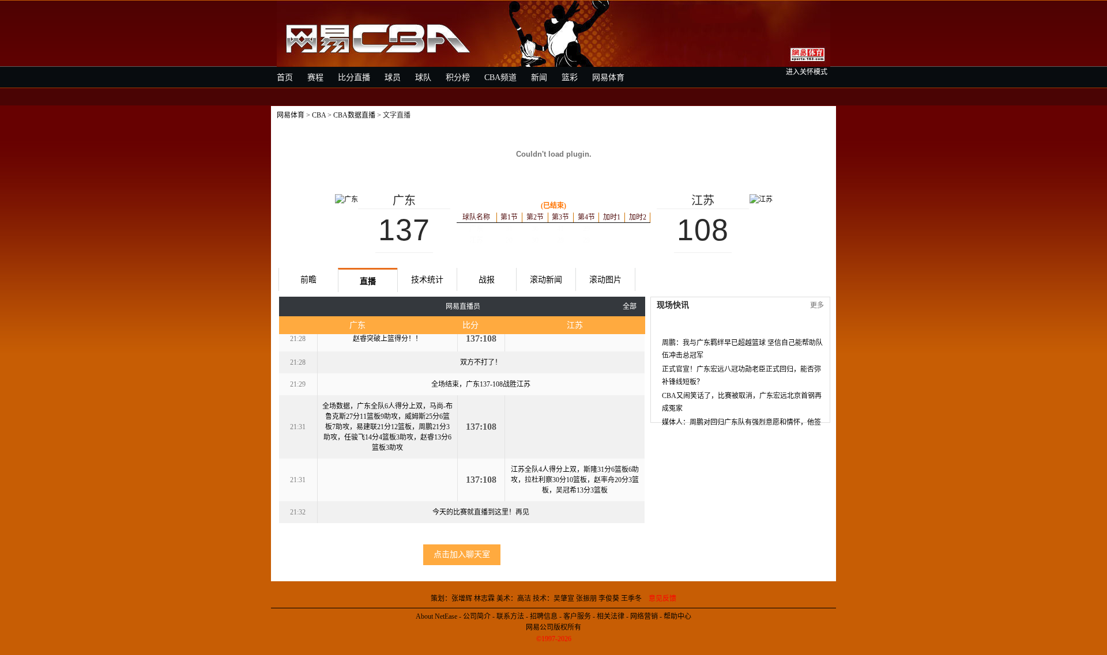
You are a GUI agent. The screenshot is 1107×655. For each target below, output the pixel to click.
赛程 (315, 77)
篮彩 (570, 77)
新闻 (539, 77)
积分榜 (458, 77)
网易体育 (608, 77)
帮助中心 (677, 616)
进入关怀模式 (806, 72)
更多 (817, 305)
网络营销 (644, 616)
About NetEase (436, 616)
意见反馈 (662, 599)
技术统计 (427, 279)
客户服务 (577, 616)
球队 (423, 77)
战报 (487, 279)
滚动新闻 (546, 279)
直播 (368, 281)
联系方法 (510, 616)
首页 (285, 77)
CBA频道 (500, 77)
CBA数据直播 (354, 115)
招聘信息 (544, 616)
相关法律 (610, 616)
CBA (319, 115)
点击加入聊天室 (462, 554)
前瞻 (308, 279)
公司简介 (477, 616)
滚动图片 (605, 279)
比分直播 (354, 77)
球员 (393, 77)
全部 (630, 306)
